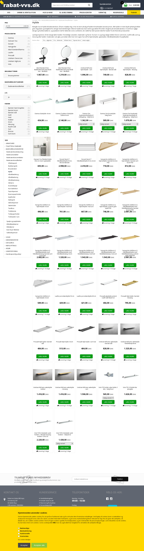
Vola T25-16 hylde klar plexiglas (130, 388)
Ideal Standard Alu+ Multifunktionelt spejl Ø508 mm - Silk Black (64, 69)
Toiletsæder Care (13, 217)
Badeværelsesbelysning (15, 152)
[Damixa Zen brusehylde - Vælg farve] (108, 101)
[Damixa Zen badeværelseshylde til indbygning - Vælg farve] (86, 101)
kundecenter (105, 4)
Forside (34, 20)
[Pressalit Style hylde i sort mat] (86, 329)
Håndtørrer (10, 227)
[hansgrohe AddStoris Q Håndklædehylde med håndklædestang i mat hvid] (86, 238)
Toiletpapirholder (14, 214)
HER (54, 523)
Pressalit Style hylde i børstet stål (43, 342)
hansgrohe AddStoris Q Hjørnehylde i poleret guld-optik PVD (108, 206)
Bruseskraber (12, 169)
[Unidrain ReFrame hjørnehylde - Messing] (130, 55)
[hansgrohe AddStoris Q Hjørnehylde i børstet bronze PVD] (108, 146)
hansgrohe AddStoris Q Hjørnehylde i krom (42, 206)
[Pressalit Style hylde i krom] (64, 329)
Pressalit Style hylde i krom (64, 342)
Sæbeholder (12, 205)
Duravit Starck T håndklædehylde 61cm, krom (86, 160)
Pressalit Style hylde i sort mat (86, 342)
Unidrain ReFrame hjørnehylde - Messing (130, 69)
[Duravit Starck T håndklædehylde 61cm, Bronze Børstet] (64, 146)
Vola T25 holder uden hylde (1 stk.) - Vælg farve (108, 388)
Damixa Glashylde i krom (43, 114)
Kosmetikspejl (12, 186)
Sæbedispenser (13, 203)
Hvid (9, 117)
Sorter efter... (36, 40)
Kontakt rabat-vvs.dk (46, 501)
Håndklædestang (13, 180)
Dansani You (12, 41)
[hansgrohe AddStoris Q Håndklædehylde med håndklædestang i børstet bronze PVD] (130, 192)
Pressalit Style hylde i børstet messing (130, 297)
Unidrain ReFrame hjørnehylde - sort (86, 69)
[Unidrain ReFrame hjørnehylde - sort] (86, 55)
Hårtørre (11, 183)
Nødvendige (24, 528)
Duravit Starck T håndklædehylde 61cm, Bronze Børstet (64, 161)
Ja (8, 97)
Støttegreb (11, 200)
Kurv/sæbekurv (13, 189)
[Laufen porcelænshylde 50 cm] (64, 283)
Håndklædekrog (13, 174)
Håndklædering (13, 177)
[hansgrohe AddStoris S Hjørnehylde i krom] (42, 283)
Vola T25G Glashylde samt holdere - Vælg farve (64, 434)
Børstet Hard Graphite (16, 108)
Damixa (11, 38)
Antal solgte (86, 40)
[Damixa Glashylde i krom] (42, 101)
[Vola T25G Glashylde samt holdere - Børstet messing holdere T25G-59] (42, 420)
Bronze (10, 131)
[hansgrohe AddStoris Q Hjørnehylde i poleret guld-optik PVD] (108, 192)
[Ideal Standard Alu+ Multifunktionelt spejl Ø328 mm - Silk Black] (42, 55)
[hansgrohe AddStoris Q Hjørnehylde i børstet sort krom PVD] (130, 146)
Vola (9, 64)
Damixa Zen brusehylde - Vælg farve (108, 114)
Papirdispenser (13, 191)
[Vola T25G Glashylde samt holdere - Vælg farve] (64, 420)
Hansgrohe (12, 47)
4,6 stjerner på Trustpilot (21, 16)
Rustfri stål (12, 127)
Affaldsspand (12, 163)
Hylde (10, 172)
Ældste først (67, 40)
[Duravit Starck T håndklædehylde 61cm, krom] (86, 146)
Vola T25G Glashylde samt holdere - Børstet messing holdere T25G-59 (42, 434)
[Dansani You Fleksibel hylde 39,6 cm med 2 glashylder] (42, 146)
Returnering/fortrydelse (47, 503)
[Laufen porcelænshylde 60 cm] (86, 283)
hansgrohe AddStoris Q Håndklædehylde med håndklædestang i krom (64, 252)
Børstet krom (13, 110)
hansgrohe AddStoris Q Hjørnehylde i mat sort (86, 206)
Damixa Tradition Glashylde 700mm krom (64, 114)
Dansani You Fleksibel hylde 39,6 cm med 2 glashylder (43, 160)
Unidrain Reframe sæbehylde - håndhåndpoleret (130, 342)
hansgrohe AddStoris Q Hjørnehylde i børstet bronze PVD (108, 161)
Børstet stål (12, 112)
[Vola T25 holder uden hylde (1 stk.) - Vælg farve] (108, 374)
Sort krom (11, 134)
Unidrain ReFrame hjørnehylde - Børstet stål (108, 69)
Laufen (10, 52)
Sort (9, 129)
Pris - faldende (58, 40)
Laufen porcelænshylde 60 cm (86, 296)
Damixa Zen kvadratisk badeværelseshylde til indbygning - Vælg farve (130, 115)
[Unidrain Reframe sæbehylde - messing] (64, 374)
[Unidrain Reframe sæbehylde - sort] (86, 374)
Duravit (10, 44)
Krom (10, 122)
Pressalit (11, 55)
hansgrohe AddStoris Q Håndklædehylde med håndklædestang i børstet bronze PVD (130, 207)
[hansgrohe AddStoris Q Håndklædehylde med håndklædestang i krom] (64, 238)
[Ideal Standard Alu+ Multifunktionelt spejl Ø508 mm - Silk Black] (64, 55)
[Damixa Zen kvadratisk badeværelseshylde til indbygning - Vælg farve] (130, 101)
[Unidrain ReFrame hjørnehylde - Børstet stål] (108, 55)
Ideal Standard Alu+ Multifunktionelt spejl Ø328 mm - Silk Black (42, 69)
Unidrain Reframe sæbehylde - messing (64, 388)
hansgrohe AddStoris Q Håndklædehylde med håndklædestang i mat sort (108, 252)
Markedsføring (26, 531)
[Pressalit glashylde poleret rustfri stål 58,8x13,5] (108, 283)
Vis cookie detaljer (24, 540)
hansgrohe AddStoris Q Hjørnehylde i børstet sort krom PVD (130, 161)
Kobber (10, 120)
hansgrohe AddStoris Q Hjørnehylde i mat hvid (64, 206)
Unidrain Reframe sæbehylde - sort (86, 388)
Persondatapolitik (46, 505)
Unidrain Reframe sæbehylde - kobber (42, 388)
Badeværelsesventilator (15, 157)
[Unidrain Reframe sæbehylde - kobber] (42, 374)
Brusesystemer (13, 75)
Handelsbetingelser (46, 498)
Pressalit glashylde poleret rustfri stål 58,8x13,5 (108, 297)
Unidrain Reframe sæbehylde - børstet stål (108, 342)
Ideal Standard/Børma (16, 49)
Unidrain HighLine (14, 61)
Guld (9, 115)
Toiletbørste (12, 211)
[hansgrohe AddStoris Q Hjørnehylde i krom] (42, 192)
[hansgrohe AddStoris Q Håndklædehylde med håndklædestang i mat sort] (108, 238)
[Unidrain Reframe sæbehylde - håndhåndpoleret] (130, 329)
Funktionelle (25, 533)
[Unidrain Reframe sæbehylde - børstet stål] (108, 329)
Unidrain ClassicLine (15, 58)
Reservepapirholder (14, 194)
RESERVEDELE (118, 12)
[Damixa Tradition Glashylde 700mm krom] (64, 101)
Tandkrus (11, 208)
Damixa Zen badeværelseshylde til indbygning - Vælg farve (86, 115)
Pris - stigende (47, 40)
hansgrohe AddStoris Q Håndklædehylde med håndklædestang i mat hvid (86, 252)
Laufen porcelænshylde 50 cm (64, 296)
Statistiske (24, 536)
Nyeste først (77, 40)
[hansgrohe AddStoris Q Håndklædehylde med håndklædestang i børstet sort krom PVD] (42, 238)
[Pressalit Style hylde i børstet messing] (130, 283)
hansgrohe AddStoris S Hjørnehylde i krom (42, 297)
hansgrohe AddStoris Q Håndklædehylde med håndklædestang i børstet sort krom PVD (42, 253)
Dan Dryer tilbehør (13, 230)
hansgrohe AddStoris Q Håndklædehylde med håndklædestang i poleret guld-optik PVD (130, 253)
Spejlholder (12, 197)
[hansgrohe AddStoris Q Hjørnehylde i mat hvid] (64, 192)
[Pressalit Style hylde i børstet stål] (42, 329)
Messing (11, 124)
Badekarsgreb (12, 166)
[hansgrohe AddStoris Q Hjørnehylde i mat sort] (86, 192)
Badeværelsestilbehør (16, 86)
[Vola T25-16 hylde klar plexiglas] (130, 374)
